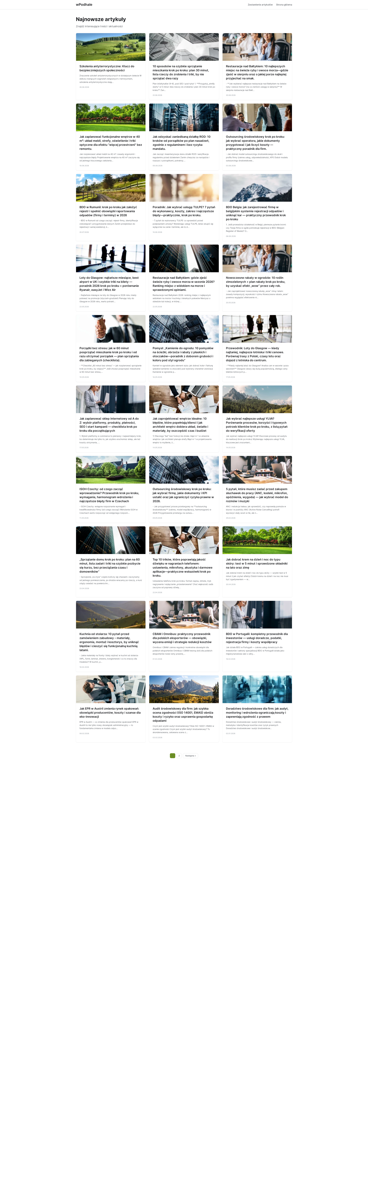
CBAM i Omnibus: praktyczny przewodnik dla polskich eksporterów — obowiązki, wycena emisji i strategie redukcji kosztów (182, 638)
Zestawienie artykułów (260, 4)
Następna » (190, 756)
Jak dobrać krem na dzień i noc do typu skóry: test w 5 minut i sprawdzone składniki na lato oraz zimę (257, 563)
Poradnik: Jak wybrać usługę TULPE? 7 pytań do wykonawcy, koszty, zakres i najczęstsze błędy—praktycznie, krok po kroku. (184, 211)
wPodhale (84, 4)
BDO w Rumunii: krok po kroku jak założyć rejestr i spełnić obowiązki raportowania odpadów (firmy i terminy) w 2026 (108, 211)
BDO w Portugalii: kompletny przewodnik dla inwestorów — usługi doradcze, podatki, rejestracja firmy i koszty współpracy (257, 638)
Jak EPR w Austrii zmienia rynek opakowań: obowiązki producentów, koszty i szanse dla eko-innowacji (110, 712)
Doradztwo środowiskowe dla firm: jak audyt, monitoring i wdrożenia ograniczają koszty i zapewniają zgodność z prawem (257, 712)
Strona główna (284, 4)
